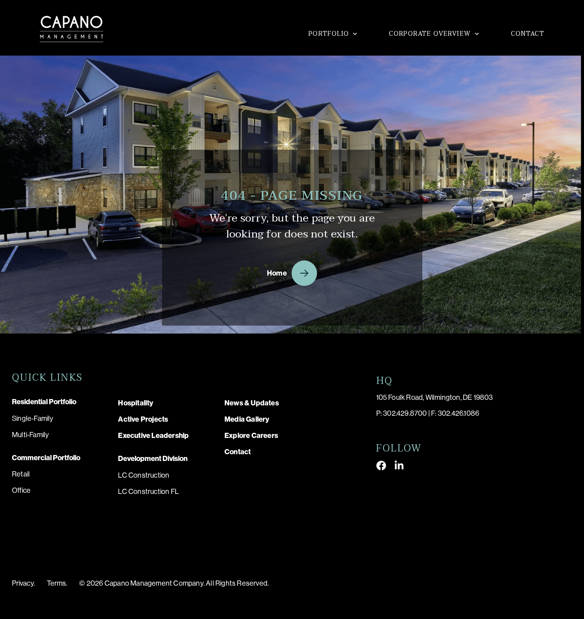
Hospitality (135, 403)
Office (21, 490)
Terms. (57, 583)
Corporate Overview (430, 34)
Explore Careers (251, 435)
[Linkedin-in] (399, 466)
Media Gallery (247, 419)
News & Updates (251, 403)
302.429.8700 (405, 413)
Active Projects (143, 419)
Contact (527, 34)
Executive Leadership (153, 435)
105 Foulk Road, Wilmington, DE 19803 (434, 397)
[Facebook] (381, 466)
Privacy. (23, 583)
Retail (21, 474)
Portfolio (328, 34)
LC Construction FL (148, 492)
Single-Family (33, 418)
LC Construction (143, 475)
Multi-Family (30, 435)
